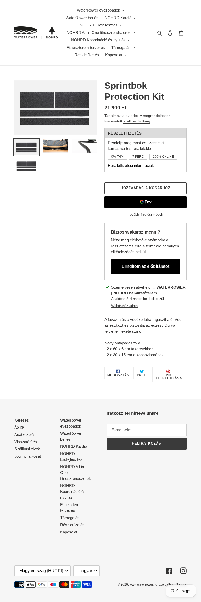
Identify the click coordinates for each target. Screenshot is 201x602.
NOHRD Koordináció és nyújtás (73, 491)
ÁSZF (19, 427)
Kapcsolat (68, 532)
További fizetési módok (145, 215)
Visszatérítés (25, 442)
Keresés (21, 420)
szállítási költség (136, 121)
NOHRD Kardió (73, 446)
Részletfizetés (72, 525)
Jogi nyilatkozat (27, 456)
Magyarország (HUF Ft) (41, 571)
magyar (85, 571)
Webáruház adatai (124, 306)
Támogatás (70, 517)
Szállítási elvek (27, 449)
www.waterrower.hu (143, 584)
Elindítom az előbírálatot (145, 266)
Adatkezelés (25, 434)
